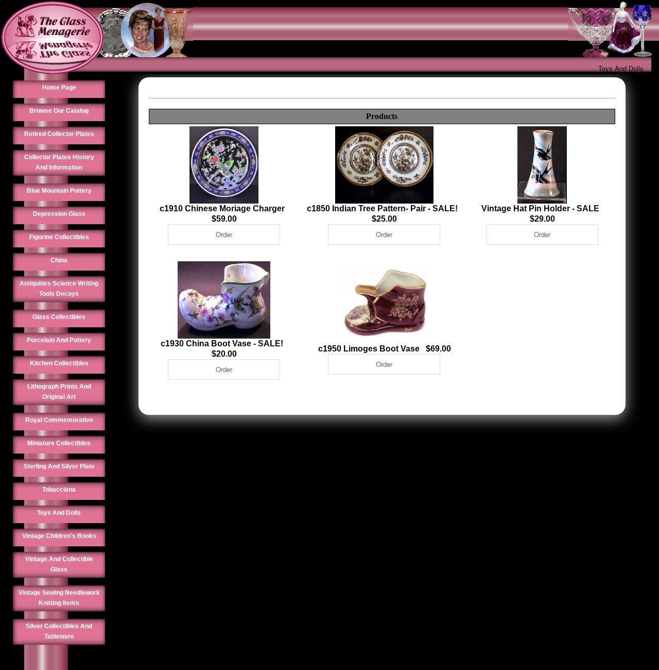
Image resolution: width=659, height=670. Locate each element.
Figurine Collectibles (59, 237)
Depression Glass (59, 213)
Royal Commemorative (59, 420)
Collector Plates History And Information (59, 162)
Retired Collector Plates (59, 134)
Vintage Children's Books (59, 536)
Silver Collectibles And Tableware (59, 631)
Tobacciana (59, 489)
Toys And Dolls (621, 68)
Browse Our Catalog (59, 110)
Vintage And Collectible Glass (59, 564)
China (58, 260)
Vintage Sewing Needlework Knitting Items (59, 598)
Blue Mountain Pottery (59, 190)
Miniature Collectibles (59, 443)
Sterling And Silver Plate (59, 466)
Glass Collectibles (58, 317)
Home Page (59, 87)
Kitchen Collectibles (59, 363)
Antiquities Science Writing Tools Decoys (59, 288)
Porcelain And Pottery (59, 340)
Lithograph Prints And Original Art (59, 391)
